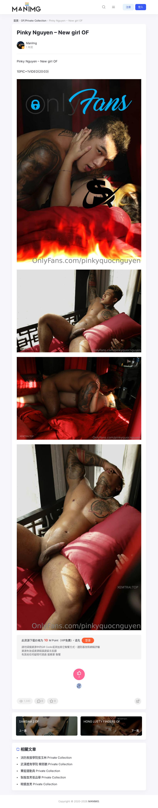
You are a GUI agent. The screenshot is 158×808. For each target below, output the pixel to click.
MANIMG (93, 801)
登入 (140, 6)
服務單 (51, 654)
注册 (128, 6)
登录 (88, 640)
